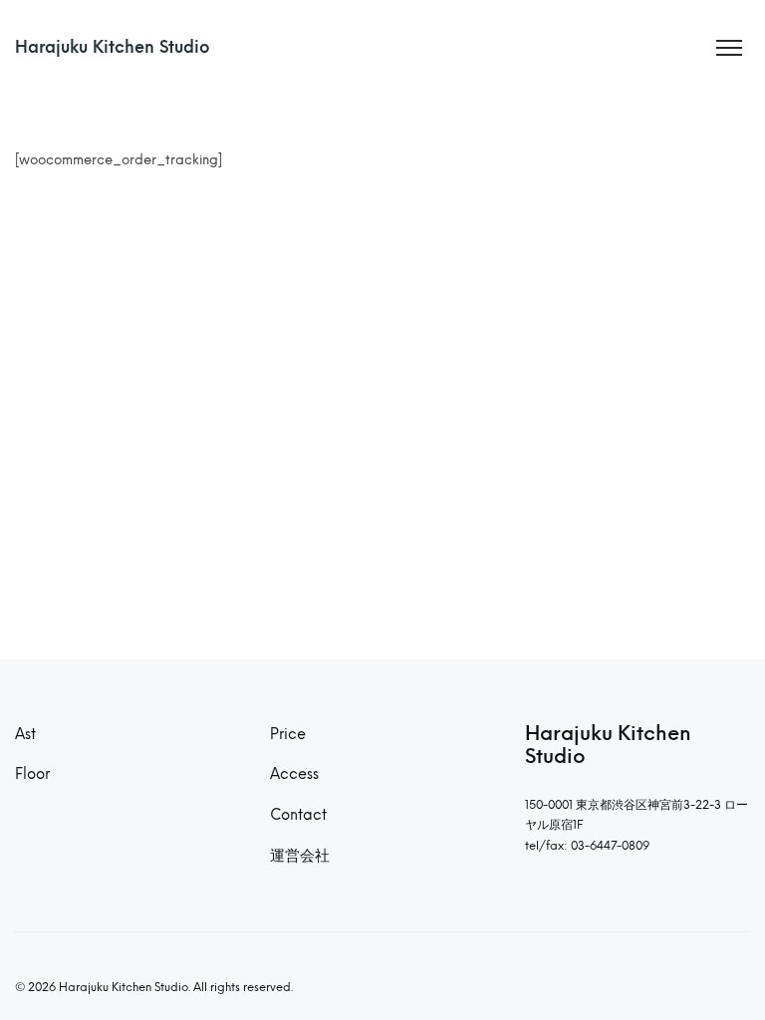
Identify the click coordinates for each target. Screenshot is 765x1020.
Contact (298, 815)
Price (288, 734)
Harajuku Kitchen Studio (112, 47)
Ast (25, 734)
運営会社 (300, 856)
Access (294, 774)
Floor (32, 774)
